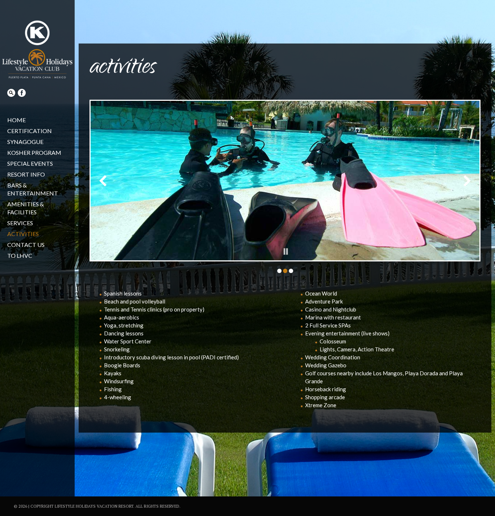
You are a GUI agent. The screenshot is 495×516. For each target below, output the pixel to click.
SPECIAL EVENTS (30, 163)
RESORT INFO (26, 174)
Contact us (26, 244)
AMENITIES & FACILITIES (25, 208)
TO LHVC (19, 255)
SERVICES (20, 222)
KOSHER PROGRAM (34, 152)
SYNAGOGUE (25, 141)
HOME (16, 119)
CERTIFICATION (29, 130)
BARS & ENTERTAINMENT (32, 189)
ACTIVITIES (23, 233)
